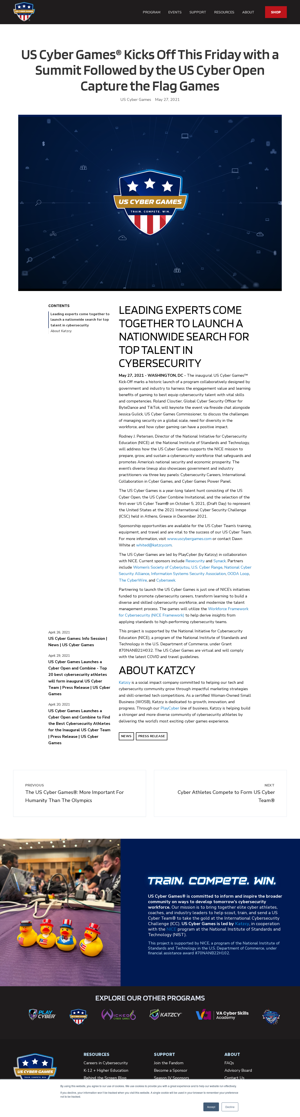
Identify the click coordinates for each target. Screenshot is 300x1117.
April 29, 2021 (59, 655)
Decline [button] (230, 1107)
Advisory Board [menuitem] (238, 1070)
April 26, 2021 (59, 632)
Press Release (151, 736)
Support (198, 12)
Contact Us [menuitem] (234, 1078)
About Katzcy (61, 331)
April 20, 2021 (59, 704)
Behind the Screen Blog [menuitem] (105, 1078)
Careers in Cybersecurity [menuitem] (106, 1063)
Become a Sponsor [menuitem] (170, 1070)
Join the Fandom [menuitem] (168, 1063)
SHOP (276, 12)
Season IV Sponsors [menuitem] (171, 1078)
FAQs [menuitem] (229, 1063)
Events (175, 12)
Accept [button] (211, 1107)
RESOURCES (97, 1054)
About (248, 12)
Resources (224, 12)
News (126, 736)
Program (151, 12)
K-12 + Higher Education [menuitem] (106, 1070)
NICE (171, 929)
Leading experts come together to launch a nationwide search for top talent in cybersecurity (80, 320)
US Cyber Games (135, 99)
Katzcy (124, 682)
